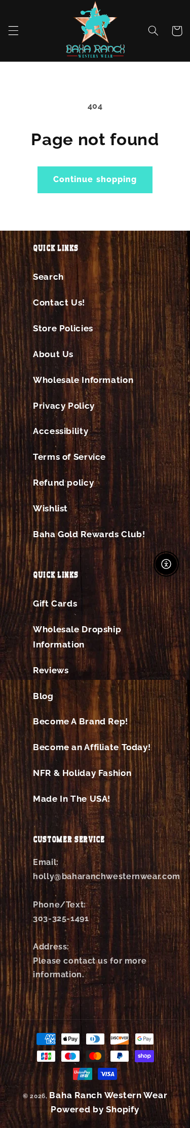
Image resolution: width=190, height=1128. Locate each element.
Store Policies (63, 328)
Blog (43, 696)
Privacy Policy (64, 406)
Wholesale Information (83, 380)
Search (48, 277)
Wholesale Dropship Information (77, 636)
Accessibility (60, 431)
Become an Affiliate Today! (91, 747)
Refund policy (63, 483)
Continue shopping (95, 179)
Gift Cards (55, 603)
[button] (13, 30)
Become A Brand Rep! (80, 721)
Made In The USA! (71, 799)
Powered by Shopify (95, 1109)
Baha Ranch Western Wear (108, 1095)
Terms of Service (69, 457)
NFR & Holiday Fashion (82, 773)
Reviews (50, 670)
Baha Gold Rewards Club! (89, 534)
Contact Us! (59, 302)
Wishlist (50, 508)
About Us (53, 354)
